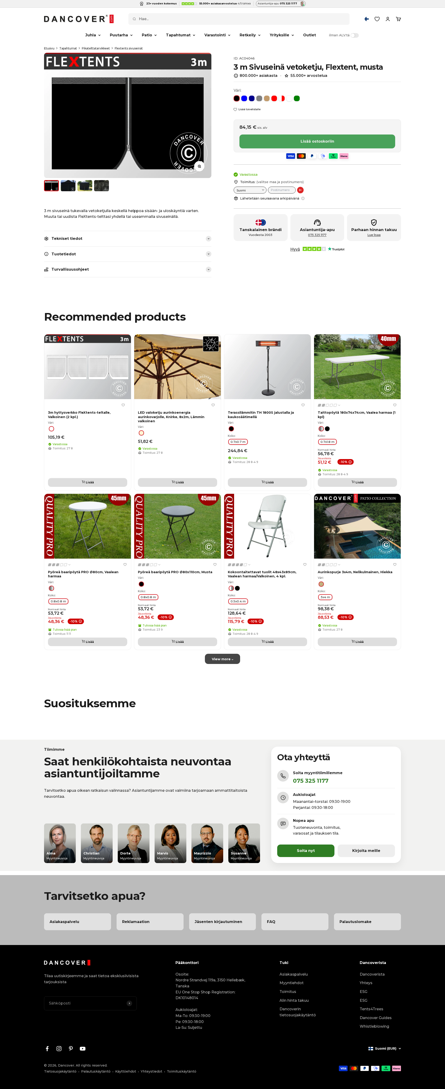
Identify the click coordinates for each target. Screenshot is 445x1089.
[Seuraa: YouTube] (82, 1048)
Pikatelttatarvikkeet (96, 48)
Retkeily (248, 35)
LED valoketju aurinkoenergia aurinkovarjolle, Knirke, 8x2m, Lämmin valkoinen (171, 416)
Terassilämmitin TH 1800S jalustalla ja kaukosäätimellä (261, 414)
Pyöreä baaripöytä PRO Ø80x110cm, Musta (175, 572)
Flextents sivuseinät (129, 48)
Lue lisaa (374, 235)
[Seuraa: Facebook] (47, 1048)
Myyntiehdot (292, 983)
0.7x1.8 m (327, 442)
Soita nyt (306, 850)
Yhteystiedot (151, 1071)
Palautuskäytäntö (96, 1071)
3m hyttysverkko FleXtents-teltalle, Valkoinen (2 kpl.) (79, 414)
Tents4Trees (371, 1009)
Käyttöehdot (125, 1071)
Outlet (309, 35)
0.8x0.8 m (58, 601)
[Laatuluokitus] (329, 405)
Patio (147, 35)
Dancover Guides (376, 1018)
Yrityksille (279, 35)
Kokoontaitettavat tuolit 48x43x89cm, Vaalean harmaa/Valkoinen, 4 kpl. (262, 574)
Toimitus (288, 991)
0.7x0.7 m (238, 442)
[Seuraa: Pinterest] (71, 1048)
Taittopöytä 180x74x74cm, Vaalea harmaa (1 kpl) (356, 414)
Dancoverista (372, 974)
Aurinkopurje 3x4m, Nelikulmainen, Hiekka (355, 572)
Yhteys (366, 983)
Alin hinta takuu (294, 1000)
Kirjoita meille (366, 850)
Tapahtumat (178, 35)
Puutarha (119, 35)
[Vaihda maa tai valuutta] (366, 19)
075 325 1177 (317, 235)
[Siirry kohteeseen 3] (84, 185)
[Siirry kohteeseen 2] (68, 185)
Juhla (90, 35)
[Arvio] (300, 190)
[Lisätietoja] (303, 198)
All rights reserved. (91, 1065)
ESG (363, 991)
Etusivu (49, 48)
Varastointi (215, 35)
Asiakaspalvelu (294, 974)
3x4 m (325, 597)
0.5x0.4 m (238, 601)
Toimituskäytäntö (181, 1071)
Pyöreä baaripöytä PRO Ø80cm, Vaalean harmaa (83, 574)
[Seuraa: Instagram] (59, 1048)
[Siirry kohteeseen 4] (101, 185)
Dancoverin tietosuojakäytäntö (298, 1012)
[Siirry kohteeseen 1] (51, 185)
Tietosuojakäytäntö (60, 1071)
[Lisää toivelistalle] (123, 405)
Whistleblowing (374, 1026)
